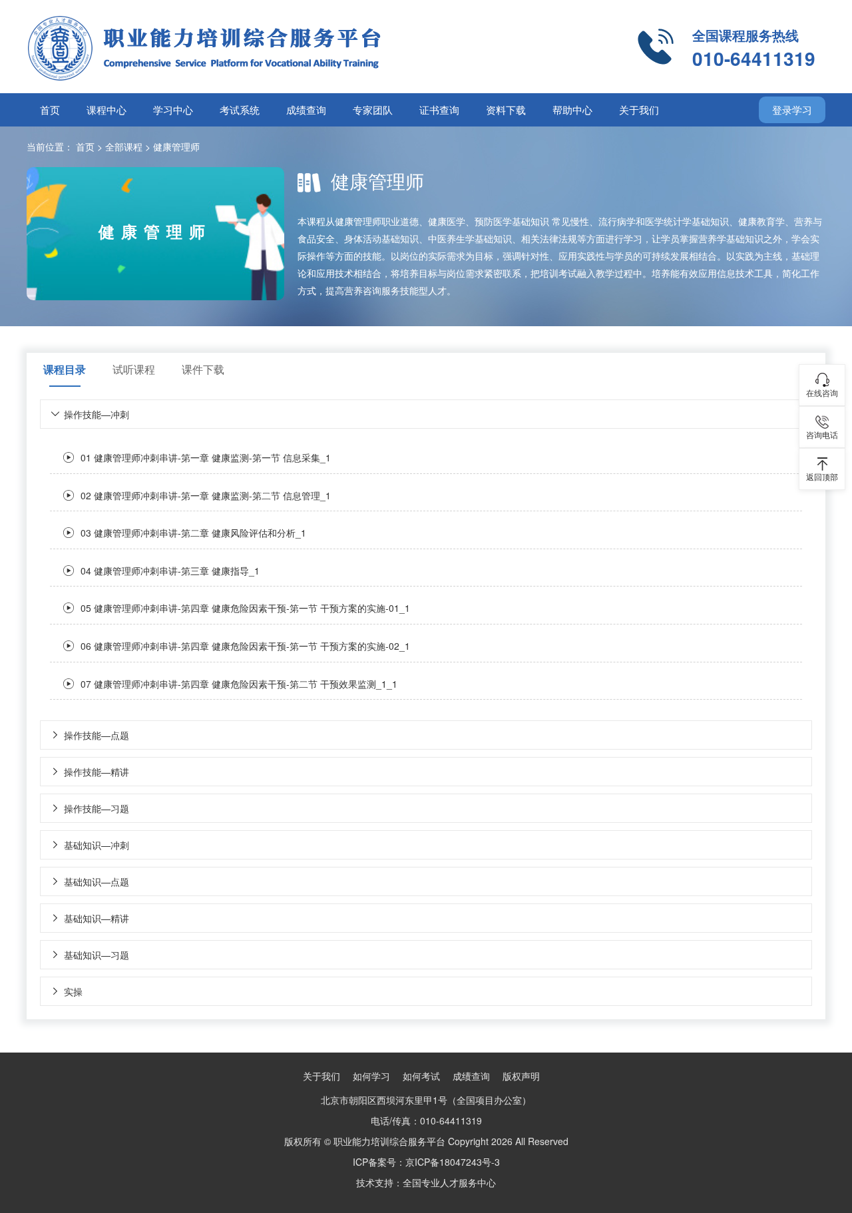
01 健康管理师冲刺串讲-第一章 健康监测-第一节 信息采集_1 (206, 457)
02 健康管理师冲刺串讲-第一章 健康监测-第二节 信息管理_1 (206, 495)
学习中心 (173, 110)
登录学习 (792, 110)
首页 (50, 110)
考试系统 (240, 110)
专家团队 (373, 110)
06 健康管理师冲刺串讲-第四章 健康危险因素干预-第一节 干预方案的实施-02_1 (245, 645)
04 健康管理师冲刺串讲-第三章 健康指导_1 (170, 570)
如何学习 (371, 1076)
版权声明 (521, 1076)
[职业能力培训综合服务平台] (260, 46)
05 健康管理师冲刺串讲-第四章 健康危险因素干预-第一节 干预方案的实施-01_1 (245, 607)
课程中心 (106, 110)
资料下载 (506, 110)
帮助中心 (572, 110)
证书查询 (439, 110)
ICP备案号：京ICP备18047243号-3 (426, 1161)
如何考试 (421, 1076)
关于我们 (639, 110)
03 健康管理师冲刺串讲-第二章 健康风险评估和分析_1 (193, 532)
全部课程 (123, 146)
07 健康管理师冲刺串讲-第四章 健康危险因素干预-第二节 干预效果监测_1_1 (239, 683)
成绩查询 (306, 110)
